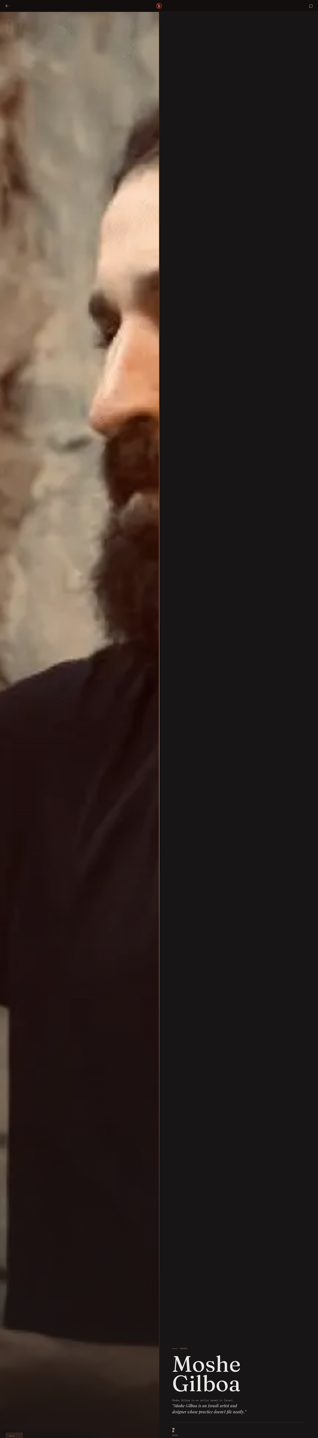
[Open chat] (311, 6)
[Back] (7, 6)
